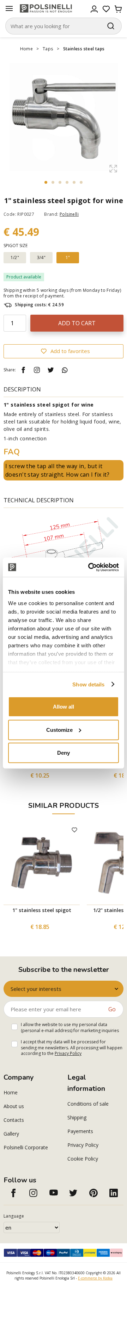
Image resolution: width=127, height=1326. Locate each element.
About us (14, 1106)
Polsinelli (69, 214)
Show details (88, 684)
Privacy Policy (68, 1053)
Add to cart (77, 323)
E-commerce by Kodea (95, 1278)
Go (112, 1009)
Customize (59, 730)
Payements (80, 1131)
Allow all (63, 707)
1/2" (15, 257)
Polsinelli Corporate (26, 1147)
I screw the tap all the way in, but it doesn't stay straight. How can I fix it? (57, 470)
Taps (48, 49)
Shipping (76, 1117)
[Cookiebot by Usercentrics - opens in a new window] (89, 567)
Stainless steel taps (84, 49)
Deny (63, 753)
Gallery (11, 1133)
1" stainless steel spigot (41, 910)
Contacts (14, 1120)
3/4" (41, 257)
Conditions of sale (88, 1103)
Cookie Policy (82, 1158)
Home (26, 49)
